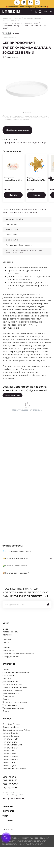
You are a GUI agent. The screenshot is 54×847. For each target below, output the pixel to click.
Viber (5, 816)
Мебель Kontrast (10, 756)
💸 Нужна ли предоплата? (15, 566)
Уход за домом (10, 705)
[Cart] (40, 11)
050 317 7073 (10, 787)
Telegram (8, 821)
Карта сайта (8, 650)
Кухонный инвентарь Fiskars (16, 730)
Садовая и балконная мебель (17, 672)
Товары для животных (13, 708)
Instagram (8, 811)
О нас (5, 629)
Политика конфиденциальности (18, 653)
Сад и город (8, 675)
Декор (6, 699)
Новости (7, 639)
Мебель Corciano (11, 736)
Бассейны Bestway (12, 724)
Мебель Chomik (10, 733)
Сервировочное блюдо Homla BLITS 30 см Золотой (35, 179)
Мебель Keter (9, 753)
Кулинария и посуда (32, 18)
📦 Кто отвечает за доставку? (16, 573)
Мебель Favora (10, 742)
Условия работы (10, 632)
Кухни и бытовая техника (15, 687)
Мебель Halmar (10, 748)
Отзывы (6, 643)
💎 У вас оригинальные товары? (18, 551)
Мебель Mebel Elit (11, 759)
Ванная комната (11, 693)
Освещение (8, 696)
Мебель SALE (9, 762)
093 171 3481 (10, 776)
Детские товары (10, 681)
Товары (18, 18)
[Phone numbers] (36, 11)
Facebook (8, 806)
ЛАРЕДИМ (7, 18)
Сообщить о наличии (17, 130)
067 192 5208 (10, 784)
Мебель (6, 669)
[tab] (27, 551)
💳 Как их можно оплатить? (15, 558)
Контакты (7, 635)
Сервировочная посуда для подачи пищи (20, 23)
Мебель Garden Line (12, 745)
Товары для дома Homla (14, 768)
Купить (13, 195)
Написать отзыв (12, 395)
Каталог (6, 647)
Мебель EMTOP (10, 739)
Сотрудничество (11, 656)
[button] (25, 112)
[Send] (48, 604)
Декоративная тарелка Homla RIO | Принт (13, 179)
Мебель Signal (9, 765)
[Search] (31, 11)
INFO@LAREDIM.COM (13, 798)
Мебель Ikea (8, 750)
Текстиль (7, 678)
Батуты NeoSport (11, 727)
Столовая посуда (10, 21)
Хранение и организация (15, 702)
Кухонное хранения (12, 690)
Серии (6, 711)
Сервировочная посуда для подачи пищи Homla (24, 251)
